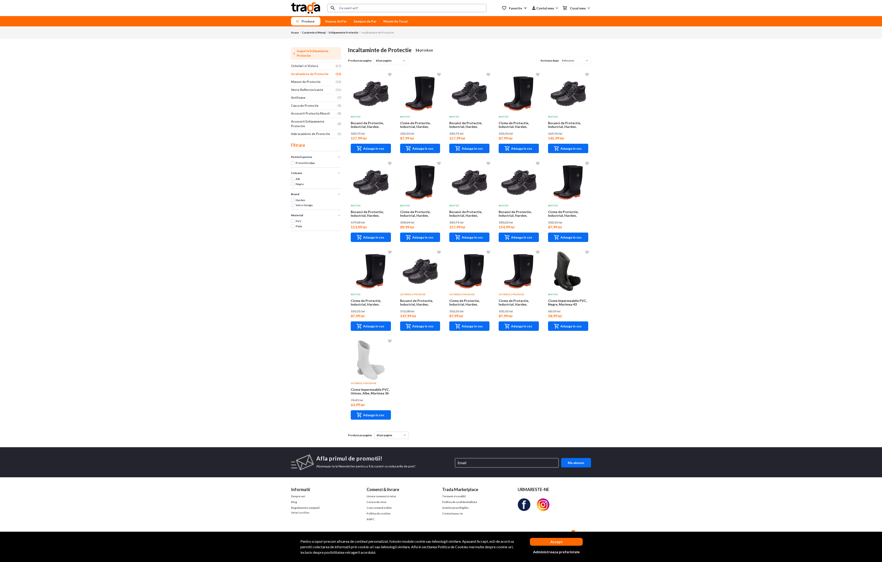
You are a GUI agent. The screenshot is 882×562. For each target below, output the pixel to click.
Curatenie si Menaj (313, 32)
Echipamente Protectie (343, 32)
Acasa (295, 32)
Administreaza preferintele (556, 552)
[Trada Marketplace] (305, 8)
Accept (556, 542)
